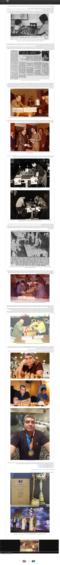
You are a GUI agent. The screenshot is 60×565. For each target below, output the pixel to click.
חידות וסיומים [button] (8, 3)
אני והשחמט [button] (30, 3)
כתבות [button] (22, 3)
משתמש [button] (45, 3)
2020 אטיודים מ (40, 465)
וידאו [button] (38, 3)
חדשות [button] (26, 3)
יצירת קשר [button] (49, 3)
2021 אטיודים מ (40, 466)
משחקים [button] (12, 3)
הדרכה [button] (35, 3)
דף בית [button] (3, 3)
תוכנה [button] (41, 3)
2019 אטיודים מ (40, 464)
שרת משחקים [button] (17, 3)
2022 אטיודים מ (40, 467)
